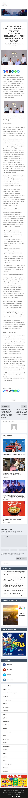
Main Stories (6, 689)
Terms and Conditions (19, 792)
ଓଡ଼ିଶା (4, 714)
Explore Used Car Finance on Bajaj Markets (14, 454)
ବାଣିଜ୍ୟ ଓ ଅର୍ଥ (6, 732)
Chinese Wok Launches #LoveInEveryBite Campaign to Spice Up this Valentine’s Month (13, 519)
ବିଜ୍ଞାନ (4, 735)
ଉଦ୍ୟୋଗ (5, 710)
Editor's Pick (6, 685)
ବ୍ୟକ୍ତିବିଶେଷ (6, 739)
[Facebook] (4, 71)
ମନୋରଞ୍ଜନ (5, 746)
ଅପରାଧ (4, 703)
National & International (8, 693)
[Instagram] (7, 71)
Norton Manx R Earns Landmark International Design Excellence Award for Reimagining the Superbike (14, 573)
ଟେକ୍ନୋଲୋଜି (5, 721)
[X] (10, 71)
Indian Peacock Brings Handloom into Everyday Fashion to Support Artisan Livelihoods (12, 475)
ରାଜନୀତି (4, 749)
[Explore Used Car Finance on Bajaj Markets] (14, 445)
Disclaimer (17, 794)
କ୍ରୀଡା (4, 717)
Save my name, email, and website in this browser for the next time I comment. (12, 554)
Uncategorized (6, 700)
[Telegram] (18, 71)
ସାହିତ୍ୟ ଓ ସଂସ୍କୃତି (6, 764)
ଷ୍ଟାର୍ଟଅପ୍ (5, 756)
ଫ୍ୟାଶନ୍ (4, 728)
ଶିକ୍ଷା (4, 753)
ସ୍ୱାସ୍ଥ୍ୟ (5, 771)
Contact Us (10, 792)
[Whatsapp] (15, 71)
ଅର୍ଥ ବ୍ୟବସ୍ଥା (5, 707)
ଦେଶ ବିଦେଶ (5, 725)
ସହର (4, 760)
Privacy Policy (11, 794)
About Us (5, 792)
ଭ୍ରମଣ (4, 742)
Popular (5, 696)
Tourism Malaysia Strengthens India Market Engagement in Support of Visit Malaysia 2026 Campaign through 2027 (14, 579)
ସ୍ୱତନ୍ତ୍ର (5, 767)
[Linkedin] (12, 71)
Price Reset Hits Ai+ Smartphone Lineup (13, 590)
